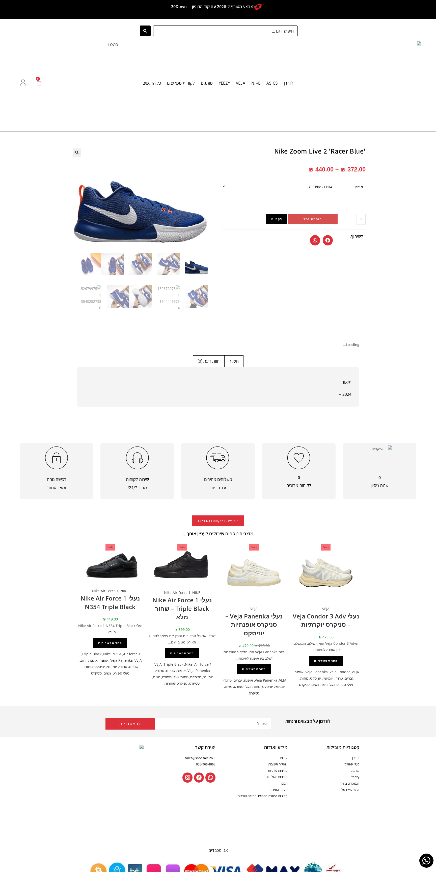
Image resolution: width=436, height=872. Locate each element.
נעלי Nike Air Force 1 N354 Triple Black (110, 602)
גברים (349, 678)
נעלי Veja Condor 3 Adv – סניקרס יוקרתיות (326, 620)
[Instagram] (187, 778)
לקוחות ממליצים (181, 83)
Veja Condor (340, 671)
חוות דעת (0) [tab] (209, 361)
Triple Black (173, 664)
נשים (315, 684)
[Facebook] (199, 778)
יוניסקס (315, 678)
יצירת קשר (205, 747)
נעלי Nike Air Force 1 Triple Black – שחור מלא (182, 608)
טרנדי (339, 678)
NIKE (255, 83)
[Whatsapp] (210, 778)
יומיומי (328, 678)
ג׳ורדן (288, 83)
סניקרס (304, 684)
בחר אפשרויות (326, 661)
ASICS (272, 83)
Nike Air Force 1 (177, 592)
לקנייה (276, 219)
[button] (328, 240)
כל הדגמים (152, 83)
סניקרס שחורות (176, 683)
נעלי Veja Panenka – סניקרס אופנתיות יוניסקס (254, 624)
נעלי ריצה (327, 684)
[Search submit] (145, 31)
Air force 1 (203, 664)
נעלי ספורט (344, 684)
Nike (189, 664)
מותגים (207, 83)
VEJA (240, 83)
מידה (359, 186)
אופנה (299, 671)
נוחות (304, 678)
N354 (117, 654)
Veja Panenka (316, 671)
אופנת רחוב (89, 660)
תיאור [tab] (234, 361)
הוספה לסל (313, 219)
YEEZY (224, 83)
